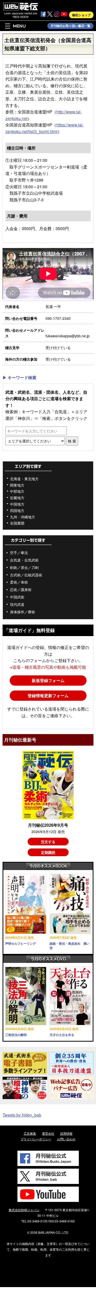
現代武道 (17, 604)
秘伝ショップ (81, 15)
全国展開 (17, 523)
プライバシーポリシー (35, 1139)
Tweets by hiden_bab (22, 1115)
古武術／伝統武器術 (26, 574)
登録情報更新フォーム (48, 695)
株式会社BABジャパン (24, 1210)
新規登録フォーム (48, 680)
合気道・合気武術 (24, 559)
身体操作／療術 (22, 611)
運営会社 (48, 1133)
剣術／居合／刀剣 (24, 567)
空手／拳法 (19, 552)
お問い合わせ (66, 1139)
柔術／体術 (19, 582)
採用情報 (66, 1133)
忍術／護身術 (20, 589)
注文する (48, 841)
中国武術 (17, 596)
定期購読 (48, 852)
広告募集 (30, 1133)
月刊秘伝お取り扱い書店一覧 (70, 26)
